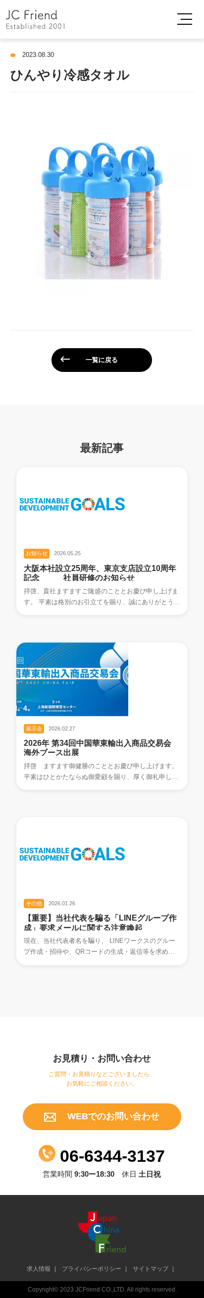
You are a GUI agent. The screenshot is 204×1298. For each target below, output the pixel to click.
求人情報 (39, 1268)
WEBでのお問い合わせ (112, 1116)
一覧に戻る (102, 359)
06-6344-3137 (110, 1155)
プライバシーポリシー (91, 1268)
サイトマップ (150, 1268)
